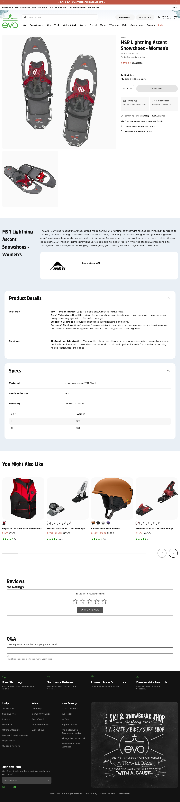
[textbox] (90, 650)
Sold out (157, 89)
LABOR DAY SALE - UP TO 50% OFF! (90, 2)
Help (5, 703)
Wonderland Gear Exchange (70, 745)
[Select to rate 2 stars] (82, 601)
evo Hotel (66, 714)
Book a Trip (7, 7)
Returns (6, 719)
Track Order (8, 709)
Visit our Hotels (22, 7)
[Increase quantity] (131, 89)
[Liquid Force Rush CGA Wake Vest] (23, 498)
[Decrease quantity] (124, 89)
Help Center (8, 741)
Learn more (47, 659)
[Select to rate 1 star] (75, 601)
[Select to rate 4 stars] (97, 601)
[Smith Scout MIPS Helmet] (112, 498)
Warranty (7, 725)
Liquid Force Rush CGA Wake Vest (22, 529)
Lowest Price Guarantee (15, 735)
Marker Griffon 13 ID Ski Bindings (66, 529)
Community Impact (41, 714)
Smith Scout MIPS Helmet (105, 529)
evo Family (69, 703)
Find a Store (145, 17)
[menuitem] (25, 25)
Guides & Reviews (11, 746)
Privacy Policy (91, 794)
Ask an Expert (125, 17)
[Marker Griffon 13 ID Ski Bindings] (68, 498)
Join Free (161, 116)
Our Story (36, 709)
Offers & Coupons (11, 730)
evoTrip (65, 719)
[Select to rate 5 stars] (104, 601)
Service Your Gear (58, 7)
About (36, 703)
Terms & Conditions (107, 794)
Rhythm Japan (69, 725)
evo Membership (40, 725)
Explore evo (93, 7)
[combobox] (60, 17)
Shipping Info (9, 714)
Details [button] (160, 121)
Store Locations (69, 709)
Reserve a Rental (40, 7)
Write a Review (90, 610)
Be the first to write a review (133, 57)
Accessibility (124, 794)
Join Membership (78, 7)
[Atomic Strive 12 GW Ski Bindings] (157, 498)
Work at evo (38, 730)
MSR (123, 38)
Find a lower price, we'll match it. (105, 686)
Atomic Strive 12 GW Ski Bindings (154, 529)
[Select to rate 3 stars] (89, 601)
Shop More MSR (91, 263)
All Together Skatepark (73, 738)
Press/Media (38, 719)
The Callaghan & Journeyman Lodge (71, 731)
